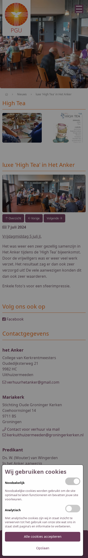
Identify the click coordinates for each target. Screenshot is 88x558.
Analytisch (13, 510)
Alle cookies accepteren (42, 536)
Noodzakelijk (15, 483)
